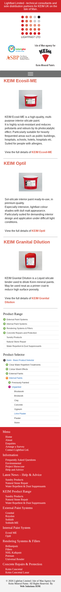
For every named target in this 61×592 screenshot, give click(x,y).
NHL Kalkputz (13, 552)
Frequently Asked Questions (20, 459)
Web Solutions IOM (30, 586)
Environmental (13, 463)
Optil (8, 536)
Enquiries (10, 443)
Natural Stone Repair (16, 483)
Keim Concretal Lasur (17, 572)
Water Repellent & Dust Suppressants (25, 486)
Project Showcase (14, 466)
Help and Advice (14, 469)
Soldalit (9, 519)
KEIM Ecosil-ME (42, 152)
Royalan (9, 516)
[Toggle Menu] (30, 73)
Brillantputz (11, 546)
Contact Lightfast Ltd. (17, 449)
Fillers (8, 549)
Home (8, 436)
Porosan (9, 555)
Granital (9, 512)
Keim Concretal (13, 569)
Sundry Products (14, 479)
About (8, 440)
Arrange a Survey (14, 446)
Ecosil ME (11, 532)
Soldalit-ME (11, 522)
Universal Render (14, 559)
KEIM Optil (38, 230)
